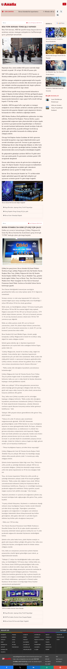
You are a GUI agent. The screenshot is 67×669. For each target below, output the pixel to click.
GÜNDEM (25, 634)
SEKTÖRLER (37, 634)
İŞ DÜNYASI (26, 642)
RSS (57, 656)
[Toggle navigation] (64, 4)
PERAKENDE (37, 644)
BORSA (14, 637)
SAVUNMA (37, 647)
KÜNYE (47, 656)
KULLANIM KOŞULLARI (48, 665)
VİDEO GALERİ (60, 637)
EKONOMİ (3, 634)
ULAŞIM (36, 649)
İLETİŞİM (63, 630)
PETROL (14, 644)
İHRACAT (25, 639)
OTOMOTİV (36, 637)
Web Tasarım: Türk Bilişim (59, 660)
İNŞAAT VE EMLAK (39, 639)
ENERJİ (47, 634)
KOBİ (2, 642)
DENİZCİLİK (48, 647)
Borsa (4, 22)
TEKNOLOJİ (48, 637)
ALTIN (13, 642)
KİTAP (58, 639)
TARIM (36, 642)
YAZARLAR (59, 634)
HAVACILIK (48, 644)
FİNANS (14, 634)
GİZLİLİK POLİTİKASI (47, 660)
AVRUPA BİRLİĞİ (27, 649)
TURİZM (48, 639)
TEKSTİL (48, 642)
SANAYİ (47, 649)
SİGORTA (3, 652)
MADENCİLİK (15, 647)
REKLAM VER (5, 630)
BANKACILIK (4, 644)
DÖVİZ (13, 639)
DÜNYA (25, 637)
